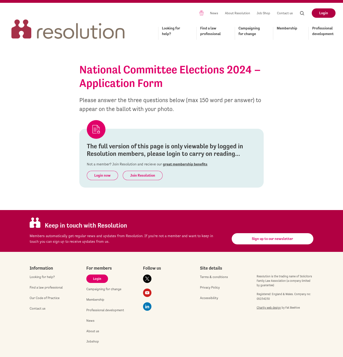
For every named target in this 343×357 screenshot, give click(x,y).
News (214, 13)
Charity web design (269, 307)
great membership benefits (185, 164)
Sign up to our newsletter (272, 238)
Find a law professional (210, 31)
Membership (287, 28)
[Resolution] (68, 25)
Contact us (285, 13)
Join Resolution (142, 175)
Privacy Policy (210, 287)
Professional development (323, 31)
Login (323, 13)
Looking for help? (171, 31)
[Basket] (201, 12)
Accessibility (209, 298)
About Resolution (237, 13)
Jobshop (92, 341)
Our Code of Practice (45, 298)
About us (92, 331)
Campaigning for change (249, 31)
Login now (102, 175)
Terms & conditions (214, 277)
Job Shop (263, 13)
